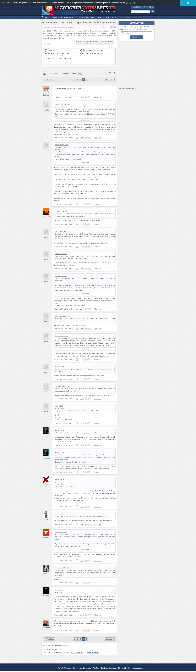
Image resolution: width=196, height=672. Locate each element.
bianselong (59, 145)
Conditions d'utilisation (109, 668)
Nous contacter (137, 668)
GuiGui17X (59, 211)
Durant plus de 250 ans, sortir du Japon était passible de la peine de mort (79, 22)
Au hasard (57, 17)
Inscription (136, 7)
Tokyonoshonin (60, 104)
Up (86, 97)
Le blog (79, 668)
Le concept (87, 668)
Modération (111, 17)
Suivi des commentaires (85, 17)
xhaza (57, 366)
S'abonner (111, 72)
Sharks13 (54, 27)
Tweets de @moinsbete (127, 88)
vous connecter (76, 653)
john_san (46, 150)
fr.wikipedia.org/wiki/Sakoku (56, 56)
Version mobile (69, 668)
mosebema (46, 436)
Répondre (97, 97)
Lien (81, 97)
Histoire (71, 27)
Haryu (46, 519)
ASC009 (58, 231)
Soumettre (68, 17)
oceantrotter (46, 628)
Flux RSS (96, 668)
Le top (48, 17)
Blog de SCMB (124, 17)
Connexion (148, 7)
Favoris (100, 17)
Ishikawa (58, 254)
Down (88, 97)
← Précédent (49, 80)
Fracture (58, 276)
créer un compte (93, 653)
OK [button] (188, 3)
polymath (46, 485)
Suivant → (110, 80)
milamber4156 (47, 217)
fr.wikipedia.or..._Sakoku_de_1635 (58, 58)
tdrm (56, 406)
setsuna (46, 573)
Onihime (46, 95)
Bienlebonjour (60, 386)
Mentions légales (124, 668)
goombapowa (60, 316)
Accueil (60, 668)
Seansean (58, 336)
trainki (46, 237)
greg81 (46, 110)
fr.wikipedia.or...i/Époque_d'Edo (57, 53)
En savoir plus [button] (131, 3)
